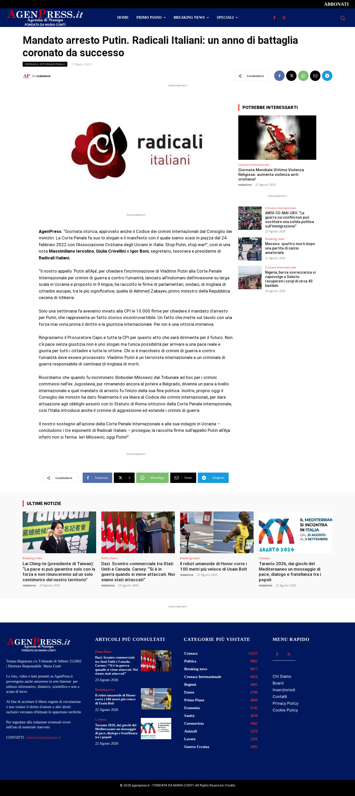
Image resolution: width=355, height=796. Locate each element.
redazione (43, 76)
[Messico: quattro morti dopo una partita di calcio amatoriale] (250, 249)
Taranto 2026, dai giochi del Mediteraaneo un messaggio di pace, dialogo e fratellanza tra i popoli (290, 571)
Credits (230, 785)
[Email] (315, 76)
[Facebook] (274, 18)
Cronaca (264, 558)
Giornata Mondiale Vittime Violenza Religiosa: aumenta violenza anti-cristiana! (271, 175)
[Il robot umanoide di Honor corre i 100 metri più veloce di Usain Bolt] (217, 532)
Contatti (280, 696)
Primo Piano (109, 558)
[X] (284, 18)
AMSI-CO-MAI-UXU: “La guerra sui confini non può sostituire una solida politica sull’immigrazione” (289, 219)
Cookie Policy (285, 710)
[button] (342, 18)
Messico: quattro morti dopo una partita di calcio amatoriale (290, 248)
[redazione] (27, 76)
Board (278, 683)
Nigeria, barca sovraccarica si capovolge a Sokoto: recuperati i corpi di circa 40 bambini (290, 278)
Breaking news (275, 238)
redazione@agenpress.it (43, 737)
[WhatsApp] (303, 76)
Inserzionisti (284, 689)
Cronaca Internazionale (45, 64)
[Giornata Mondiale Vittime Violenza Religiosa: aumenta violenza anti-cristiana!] (277, 137)
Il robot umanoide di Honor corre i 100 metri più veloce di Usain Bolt (213, 566)
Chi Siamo (282, 676)
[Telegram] (327, 76)
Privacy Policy (285, 703)
